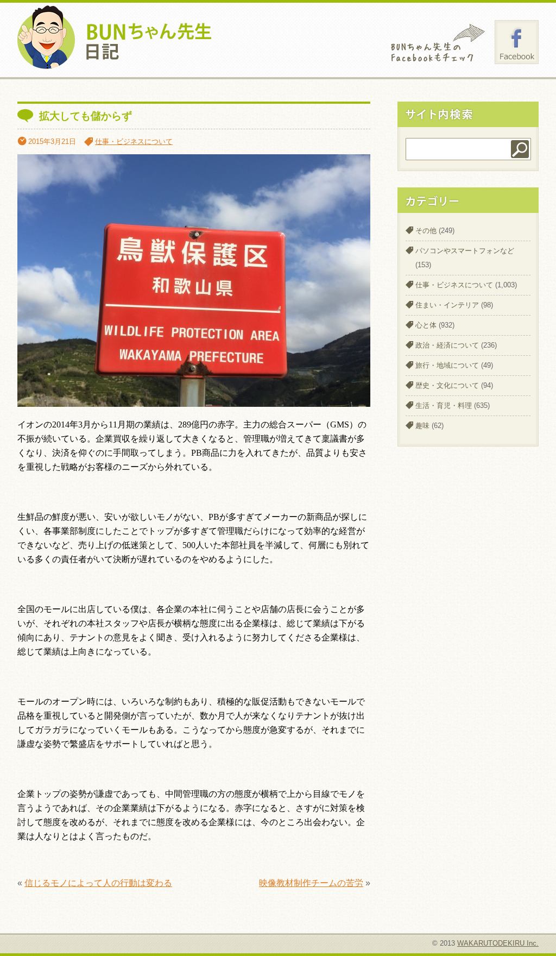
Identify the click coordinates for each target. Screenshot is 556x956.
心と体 (426, 325)
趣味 (422, 426)
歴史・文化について (447, 385)
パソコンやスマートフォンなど (464, 251)
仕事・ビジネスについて (134, 141)
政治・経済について (447, 345)
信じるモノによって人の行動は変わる (98, 883)
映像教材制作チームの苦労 (311, 883)
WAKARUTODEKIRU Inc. (498, 943)
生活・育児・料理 (443, 405)
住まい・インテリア (447, 305)
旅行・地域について (447, 365)
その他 (426, 231)
